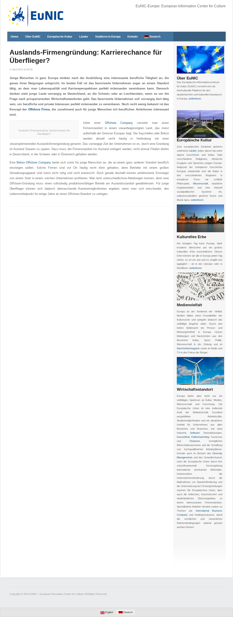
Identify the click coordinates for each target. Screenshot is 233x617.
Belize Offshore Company (34, 162)
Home (14, 36)
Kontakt (132, 36)
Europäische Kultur (59, 36)
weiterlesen (195, 98)
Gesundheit (183, 437)
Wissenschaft (200, 183)
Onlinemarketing (200, 437)
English (108, 612)
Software (195, 432)
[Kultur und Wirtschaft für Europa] (35, 15)
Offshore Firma (39, 109)
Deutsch (154, 36)
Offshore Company (119, 123)
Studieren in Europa (108, 36)
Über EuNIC (33, 36)
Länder (83, 36)
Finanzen (195, 441)
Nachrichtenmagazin (188, 348)
